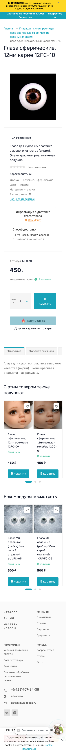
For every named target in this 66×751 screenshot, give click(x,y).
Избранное (23, 137)
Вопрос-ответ (45, 650)
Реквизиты (10, 666)
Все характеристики (22, 198)
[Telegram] (15, 712)
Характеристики (41, 351)
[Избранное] (27, 406)
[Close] (60, 739)
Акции (9, 618)
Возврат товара (13, 660)
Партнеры (43, 629)
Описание (14, 351)
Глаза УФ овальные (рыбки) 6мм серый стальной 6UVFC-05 (16, 548)
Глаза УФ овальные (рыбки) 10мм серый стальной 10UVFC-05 (46, 548)
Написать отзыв (36, 167)
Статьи (41, 656)
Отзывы (41, 623)
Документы (43, 635)
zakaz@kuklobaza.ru (23, 702)
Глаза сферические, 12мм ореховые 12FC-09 (18, 440)
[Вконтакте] (7, 712)
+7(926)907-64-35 (25, 689)
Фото (40, 662)
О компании (44, 617)
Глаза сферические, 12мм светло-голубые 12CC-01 (47, 442)
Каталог (10, 612)
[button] (28, 482)
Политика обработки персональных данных (16, 676)
